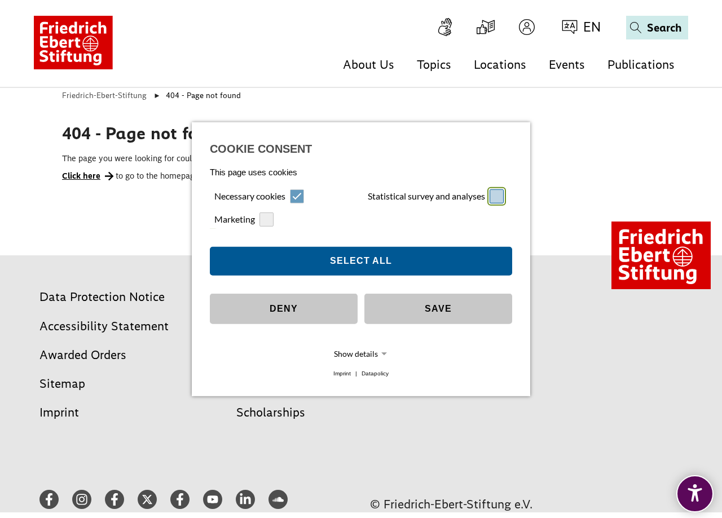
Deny (284, 308)
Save (438, 308)
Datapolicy (375, 373)
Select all (361, 260)
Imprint (342, 373)
